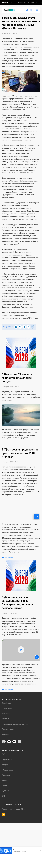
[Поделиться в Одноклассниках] (24, 327)
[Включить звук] (36, 516)
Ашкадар (6, 775)
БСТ (12, 2)
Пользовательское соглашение (15, 724)
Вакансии (6, 713)
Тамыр (4, 780)
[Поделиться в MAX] (16, 327)
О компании (7, 708)
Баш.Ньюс (6, 703)
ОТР (3, 796)
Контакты (6, 719)
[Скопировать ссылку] (32, 327)
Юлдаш (31, 2)
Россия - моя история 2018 (13, 809)
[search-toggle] (31, 10)
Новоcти (5, 2)
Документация (8, 729)
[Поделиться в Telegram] (28, 327)
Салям (4, 785)
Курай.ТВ (5, 791)
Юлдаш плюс (7, 770)
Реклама (5, 734)
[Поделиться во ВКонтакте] (20, 327)
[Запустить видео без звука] (37, 657)
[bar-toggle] (37, 10)
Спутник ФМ (20, 2)
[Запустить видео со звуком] (21, 649)
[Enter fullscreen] (40, 850)
